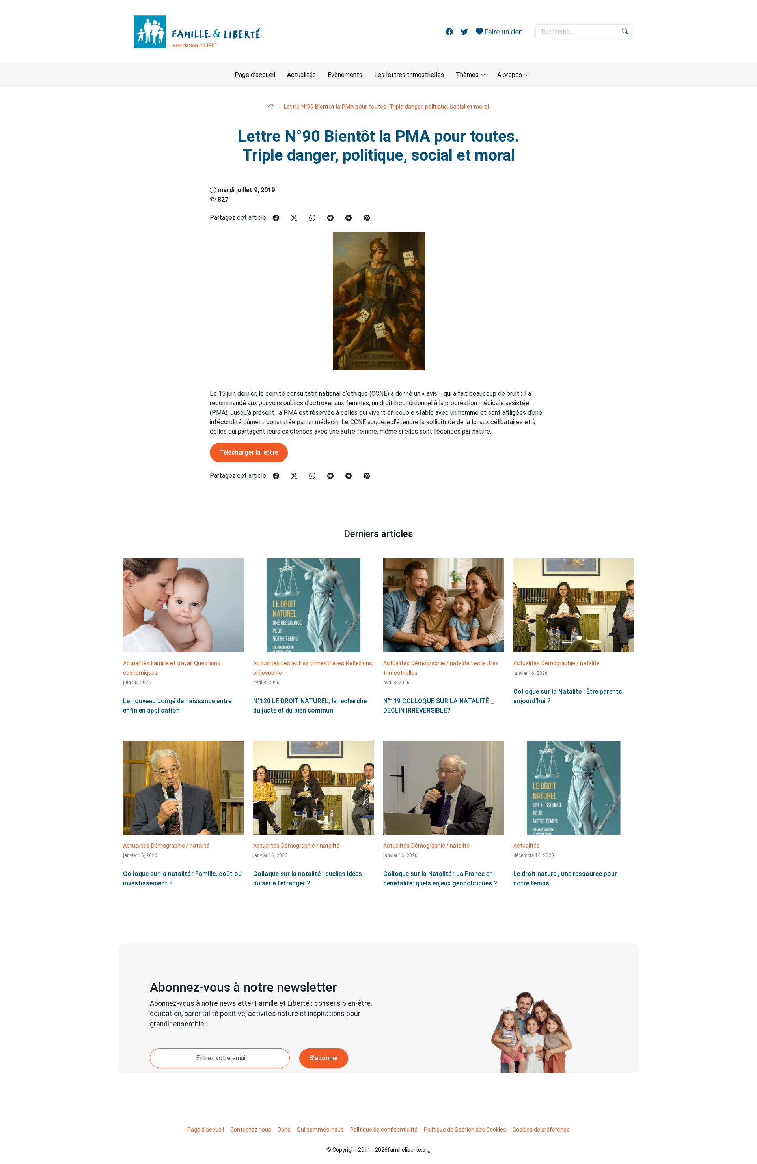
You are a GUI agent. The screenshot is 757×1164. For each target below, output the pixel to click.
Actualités (301, 75)
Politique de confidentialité (384, 1130)
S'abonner (323, 1058)
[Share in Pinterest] (366, 218)
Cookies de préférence (541, 1130)
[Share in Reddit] (330, 218)
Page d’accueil (255, 75)
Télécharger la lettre (249, 452)
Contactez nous (250, 1130)
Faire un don (503, 32)
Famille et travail (171, 663)
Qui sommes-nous (320, 1130)
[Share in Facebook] (276, 218)
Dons (284, 1130)
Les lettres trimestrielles (409, 75)
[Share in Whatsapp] (312, 218)
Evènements (345, 75)
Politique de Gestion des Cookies (465, 1130)
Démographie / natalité (440, 663)
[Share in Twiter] (294, 218)
